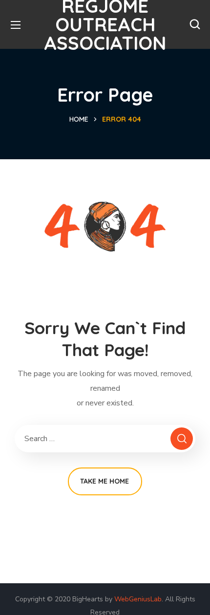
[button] (195, 24)
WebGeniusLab (138, 599)
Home (78, 119)
